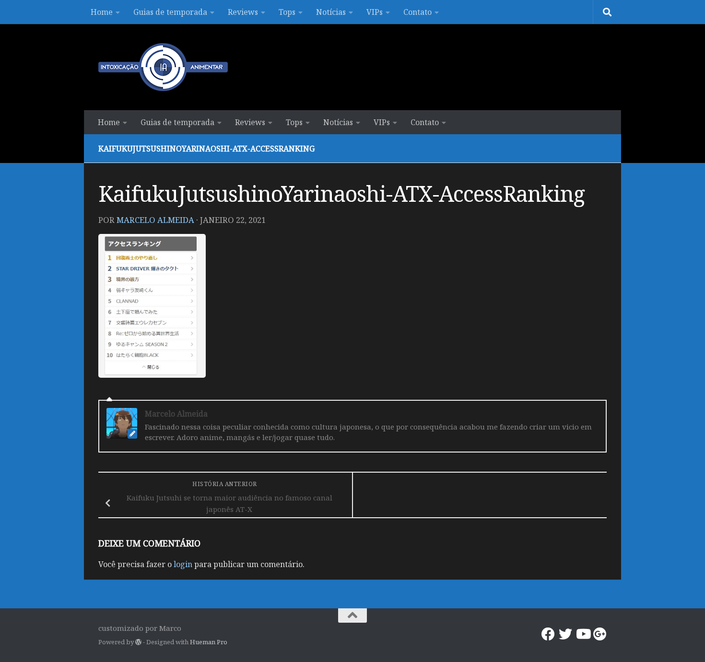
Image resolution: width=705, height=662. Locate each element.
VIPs (374, 12)
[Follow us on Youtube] (582, 634)
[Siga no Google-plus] (600, 634)
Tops (287, 12)
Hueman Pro (208, 642)
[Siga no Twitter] (565, 634)
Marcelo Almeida (155, 219)
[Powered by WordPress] (138, 642)
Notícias (331, 12)
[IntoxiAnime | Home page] (163, 67)
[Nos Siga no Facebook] (548, 634)
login (183, 564)
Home (102, 12)
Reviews (243, 12)
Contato (417, 12)
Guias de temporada (170, 12)
